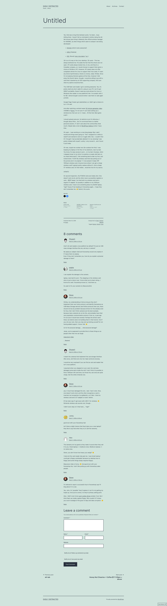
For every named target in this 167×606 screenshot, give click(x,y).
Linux (102, 224)
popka (71, 268)
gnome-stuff (66, 204)
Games (94, 224)
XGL (68, 56)
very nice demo (80, 56)
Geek (97, 220)
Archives (114, 6)
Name (66, 534)
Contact (121, 6)
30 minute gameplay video (94, 108)
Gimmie (69, 48)
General (101, 220)
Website (101, 222)
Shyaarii (72, 239)
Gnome (98, 224)
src (87, 56)
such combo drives (84, 496)
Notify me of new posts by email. (73, 559)
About (108, 6)
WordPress (121, 599)
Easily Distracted (50, 6)
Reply (65, 262)
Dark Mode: (161, 604)
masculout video (69, 337)
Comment (67, 518)
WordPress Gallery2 (88, 126)
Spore (72, 110)
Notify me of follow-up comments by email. (76, 553)
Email (87, 534)
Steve (66, 222)
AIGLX (69, 52)
